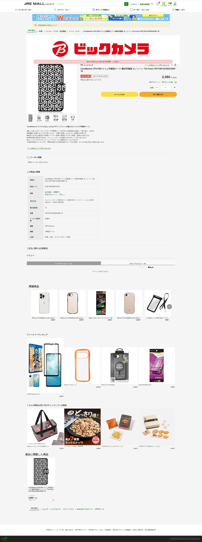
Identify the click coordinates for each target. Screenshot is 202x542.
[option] (52, 88)
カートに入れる (119, 94)
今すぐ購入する (158, 94)
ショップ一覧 (59, 530)
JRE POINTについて (81, 530)
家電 (41, 31)
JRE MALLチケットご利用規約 (121, 530)
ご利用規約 (107, 530)
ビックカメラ (55, 509)
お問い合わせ (69, 530)
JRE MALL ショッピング (32, 31)
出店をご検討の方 (137, 530)
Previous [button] (39, 88)
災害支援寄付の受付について (47, 25)
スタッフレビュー (138, 264)
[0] (157, 4)
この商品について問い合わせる (158, 65)
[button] (169, 306)
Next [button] (64, 88)
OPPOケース (99, 509)
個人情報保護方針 (150, 530)
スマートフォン (68, 509)
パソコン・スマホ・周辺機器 (56, 31)
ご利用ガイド (50, 530)
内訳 (175, 82)
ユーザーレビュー (64, 264)
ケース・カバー (75, 31)
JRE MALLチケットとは (95, 530)
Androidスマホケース (84, 509)
